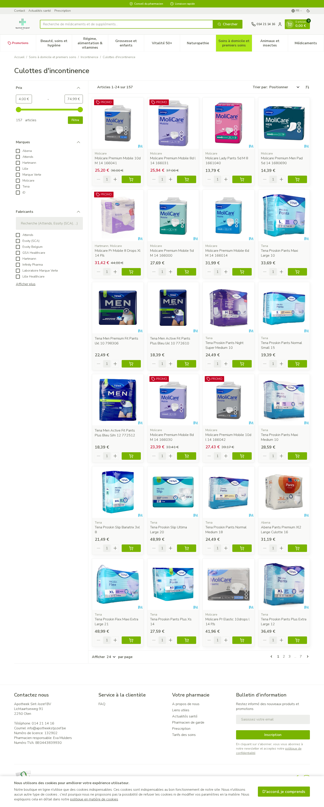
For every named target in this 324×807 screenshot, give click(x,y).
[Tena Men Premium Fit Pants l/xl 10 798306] (117, 307)
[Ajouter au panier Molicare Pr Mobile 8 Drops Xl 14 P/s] (131, 272)
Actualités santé (39, 11)
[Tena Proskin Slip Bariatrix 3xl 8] (117, 492)
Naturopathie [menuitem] (201, 44)
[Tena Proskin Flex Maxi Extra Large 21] (117, 584)
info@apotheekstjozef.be (46, 728)
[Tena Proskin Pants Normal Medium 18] (228, 492)
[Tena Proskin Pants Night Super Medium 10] (228, 307)
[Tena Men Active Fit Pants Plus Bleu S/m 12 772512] (117, 399)
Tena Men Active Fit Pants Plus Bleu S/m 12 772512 (115, 433)
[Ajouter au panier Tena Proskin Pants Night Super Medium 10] (241, 364)
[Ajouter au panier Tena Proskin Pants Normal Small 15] (297, 364)
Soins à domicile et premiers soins (52, 57)
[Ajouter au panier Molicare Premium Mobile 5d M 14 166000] (186, 272)
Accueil (19, 57)
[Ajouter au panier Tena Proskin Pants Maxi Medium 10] (297, 456)
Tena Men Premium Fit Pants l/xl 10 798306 (116, 341)
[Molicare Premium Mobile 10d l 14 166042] (228, 399)
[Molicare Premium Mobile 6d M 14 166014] (228, 215)
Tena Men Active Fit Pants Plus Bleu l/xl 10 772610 (170, 341)
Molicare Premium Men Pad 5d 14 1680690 (282, 160)
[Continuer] (307, 656)
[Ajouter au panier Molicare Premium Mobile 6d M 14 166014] (241, 272)
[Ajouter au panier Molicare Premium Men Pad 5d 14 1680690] (297, 179)
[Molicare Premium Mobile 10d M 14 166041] (117, 123)
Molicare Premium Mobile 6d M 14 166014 (227, 253)
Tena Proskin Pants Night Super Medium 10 (224, 345)
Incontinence (89, 57)
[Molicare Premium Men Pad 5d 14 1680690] (284, 123)
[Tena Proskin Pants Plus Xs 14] (173, 584)
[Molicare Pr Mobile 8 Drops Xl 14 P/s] (117, 215)
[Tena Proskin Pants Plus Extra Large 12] (284, 584)
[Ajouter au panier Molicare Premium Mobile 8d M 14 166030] (186, 456)
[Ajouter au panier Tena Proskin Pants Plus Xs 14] (186, 640)
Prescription (62, 11)
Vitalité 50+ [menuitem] (166, 44)
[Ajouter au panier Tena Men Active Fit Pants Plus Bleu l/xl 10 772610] (186, 364)
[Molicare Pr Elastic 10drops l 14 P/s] (228, 584)
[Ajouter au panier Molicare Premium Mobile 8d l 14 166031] (186, 179)
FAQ (102, 704)
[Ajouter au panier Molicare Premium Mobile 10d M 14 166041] (131, 179)
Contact (19, 11)
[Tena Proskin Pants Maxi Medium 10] (284, 399)
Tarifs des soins (184, 734)
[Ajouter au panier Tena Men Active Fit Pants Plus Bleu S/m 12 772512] (131, 456)
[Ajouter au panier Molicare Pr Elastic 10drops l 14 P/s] (241, 640)
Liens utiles (180, 710)
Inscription (272, 734)
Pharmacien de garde (188, 722)
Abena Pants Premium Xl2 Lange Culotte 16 (281, 530)
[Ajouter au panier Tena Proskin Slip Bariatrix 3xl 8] (131, 548)
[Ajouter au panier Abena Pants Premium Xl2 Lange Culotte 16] (297, 548)
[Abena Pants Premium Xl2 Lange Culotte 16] (284, 492)
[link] (272, 656)
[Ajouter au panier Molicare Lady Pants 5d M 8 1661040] (241, 179)
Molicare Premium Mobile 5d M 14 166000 (172, 253)
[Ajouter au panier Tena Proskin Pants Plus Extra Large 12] (297, 640)
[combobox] (126, 24)
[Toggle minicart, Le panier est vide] (290, 24)
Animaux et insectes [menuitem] (274, 43)
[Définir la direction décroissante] (307, 87)
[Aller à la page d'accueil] (22, 24)
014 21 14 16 (43, 723)
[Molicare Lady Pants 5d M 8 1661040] (228, 123)
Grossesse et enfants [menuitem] (129, 43)
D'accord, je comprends (284, 791)
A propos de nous (185, 704)
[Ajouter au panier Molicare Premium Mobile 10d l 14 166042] (241, 456)
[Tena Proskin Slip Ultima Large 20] (173, 492)
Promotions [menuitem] (20, 43)
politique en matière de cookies (94, 799)
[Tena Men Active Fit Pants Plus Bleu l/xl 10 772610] (173, 307)
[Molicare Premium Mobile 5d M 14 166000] (173, 215)
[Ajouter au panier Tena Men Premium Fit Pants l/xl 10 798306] (131, 364)
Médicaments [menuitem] (309, 44)
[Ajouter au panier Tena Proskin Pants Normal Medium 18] (241, 548)
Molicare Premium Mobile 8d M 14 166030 (172, 437)
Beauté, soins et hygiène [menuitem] (56, 43)
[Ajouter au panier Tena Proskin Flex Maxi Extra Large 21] (131, 640)
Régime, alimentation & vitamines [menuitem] (93, 43)
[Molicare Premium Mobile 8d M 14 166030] (173, 399)
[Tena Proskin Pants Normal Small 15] (284, 307)
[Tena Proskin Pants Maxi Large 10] (284, 215)
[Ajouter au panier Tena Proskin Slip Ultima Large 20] (186, 548)
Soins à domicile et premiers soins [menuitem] (235, 43)
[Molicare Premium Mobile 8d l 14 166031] (173, 123)
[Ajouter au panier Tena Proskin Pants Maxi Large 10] (297, 272)
